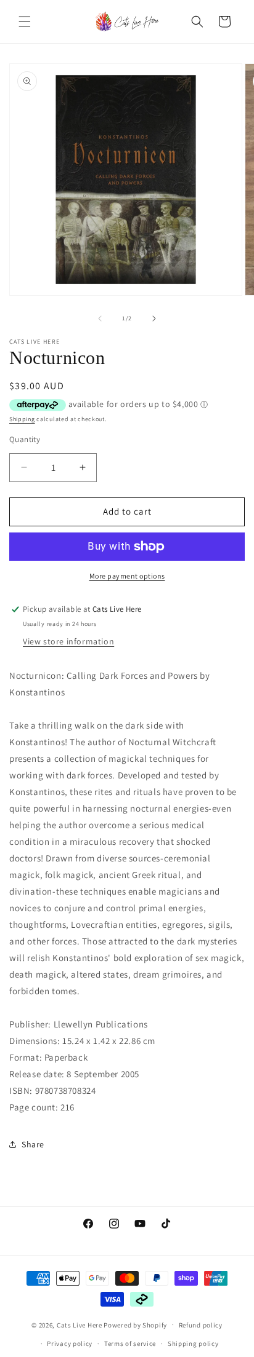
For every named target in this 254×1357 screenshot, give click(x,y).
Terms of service (130, 1343)
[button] (24, 21)
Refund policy (201, 1325)
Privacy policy (69, 1343)
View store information (68, 641)
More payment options (127, 575)
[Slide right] (154, 318)
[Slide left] (99, 318)
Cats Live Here (79, 1324)
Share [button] (33, 1144)
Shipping (22, 419)
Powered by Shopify (135, 1324)
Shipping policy (193, 1343)
